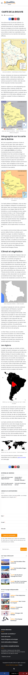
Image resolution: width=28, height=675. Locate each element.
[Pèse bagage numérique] (5, 619)
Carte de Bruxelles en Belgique (9, 642)
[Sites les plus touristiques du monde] (5, 582)
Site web (3, 528)
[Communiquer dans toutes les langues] (5, 601)
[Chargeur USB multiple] (5, 613)
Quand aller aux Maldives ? (8, 634)
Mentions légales (14, 665)
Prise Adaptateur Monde (18, 596)
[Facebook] (10, 19)
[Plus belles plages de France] (5, 569)
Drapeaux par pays (6, 656)
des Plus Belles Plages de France (18, 568)
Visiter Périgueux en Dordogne (9, 639)
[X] (12, 19)
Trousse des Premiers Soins (16, 608)
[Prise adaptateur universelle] (5, 595)
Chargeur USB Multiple (17, 613)
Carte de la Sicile (5, 636)
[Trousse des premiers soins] (5, 607)
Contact (7, 665)
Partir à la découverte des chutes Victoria (7, 484)
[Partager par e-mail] (18, 19)
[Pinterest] (15, 19)
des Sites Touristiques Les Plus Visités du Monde (19, 582)
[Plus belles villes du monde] (5, 562)
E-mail (3, 522)
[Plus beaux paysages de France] (5, 575)
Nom (2, 516)
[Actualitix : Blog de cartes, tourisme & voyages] (9, 3)
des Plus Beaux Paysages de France (17, 575)
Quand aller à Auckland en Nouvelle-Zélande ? (20, 479)
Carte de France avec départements (7, 478)
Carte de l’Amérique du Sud (20, 484)
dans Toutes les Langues (18, 602)
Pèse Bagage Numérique (16, 619)
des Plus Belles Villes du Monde (18, 562)
